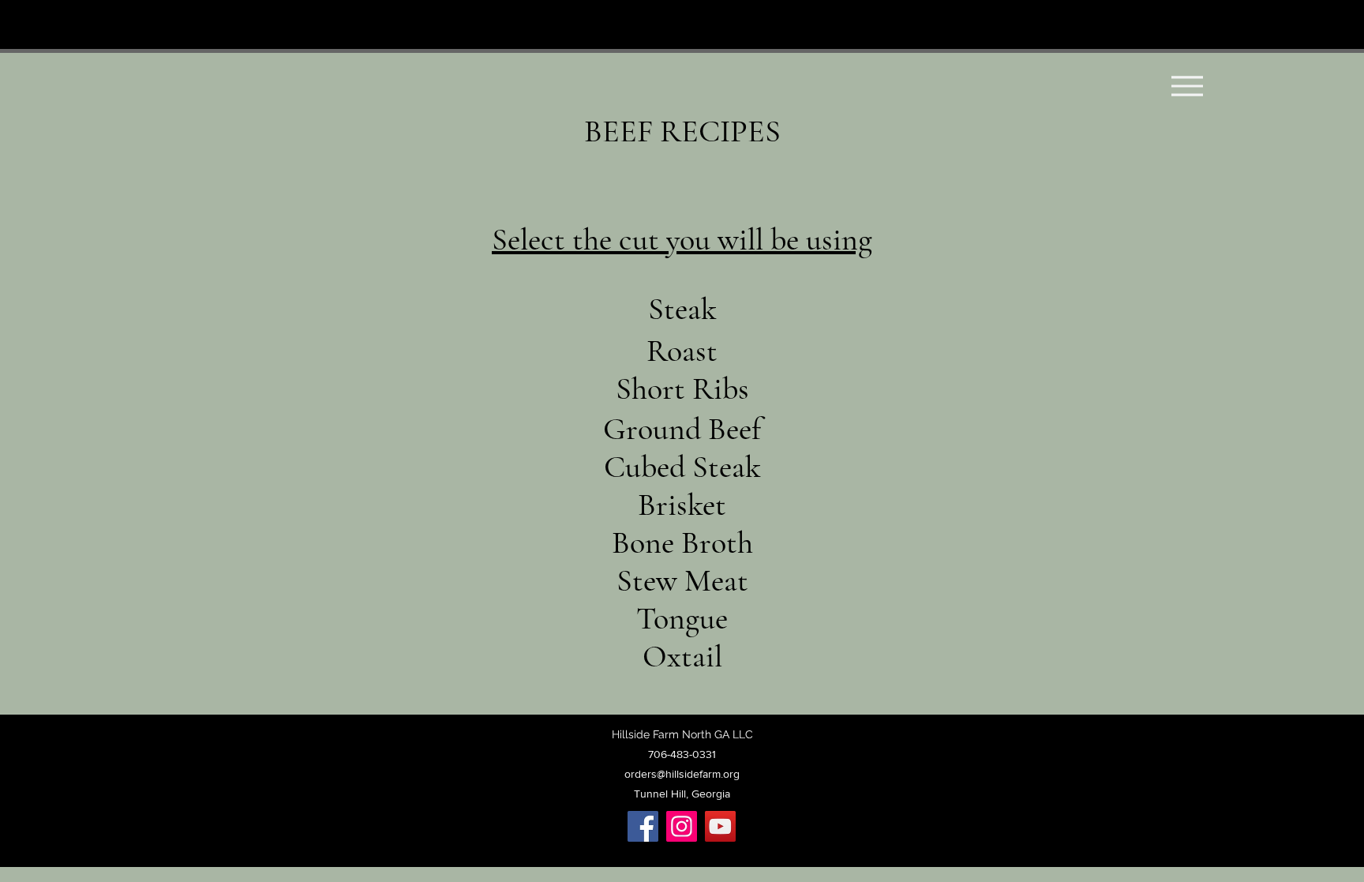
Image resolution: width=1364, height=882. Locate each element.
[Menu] (1187, 86)
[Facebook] (643, 826)
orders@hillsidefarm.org (682, 774)
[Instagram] (681, 826)
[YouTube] (720, 826)
